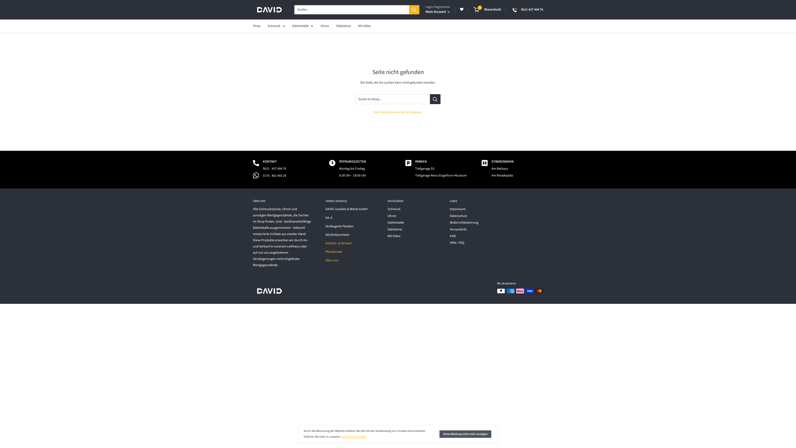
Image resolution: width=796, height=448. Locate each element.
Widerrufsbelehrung (464, 222)
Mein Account (436, 11)
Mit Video (394, 236)
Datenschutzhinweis (353, 437)
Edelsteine (395, 229)
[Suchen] (414, 9)
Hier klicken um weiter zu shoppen (398, 112)
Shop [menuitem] (256, 26)
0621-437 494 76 (532, 9)
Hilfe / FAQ (457, 242)
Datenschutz (458, 216)
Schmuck (394, 209)
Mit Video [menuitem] (364, 26)
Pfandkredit (333, 252)
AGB (453, 236)
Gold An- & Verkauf (338, 243)
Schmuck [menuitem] (274, 26)
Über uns (331, 260)
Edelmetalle (396, 222)
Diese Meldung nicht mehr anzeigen (465, 434)
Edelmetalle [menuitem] (300, 26)
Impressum (458, 209)
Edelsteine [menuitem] (343, 26)
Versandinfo (458, 229)
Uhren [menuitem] (324, 26)
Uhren (392, 216)
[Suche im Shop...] (435, 99)
